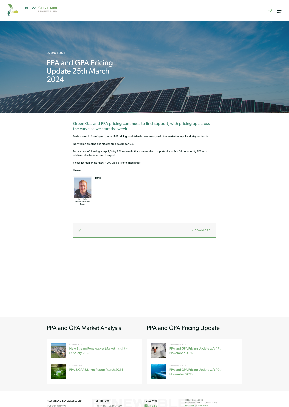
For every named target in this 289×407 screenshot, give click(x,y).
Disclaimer (189, 405)
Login (270, 10)
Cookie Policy (202, 405)
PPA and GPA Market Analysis (84, 327)
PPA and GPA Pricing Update (183, 327)
